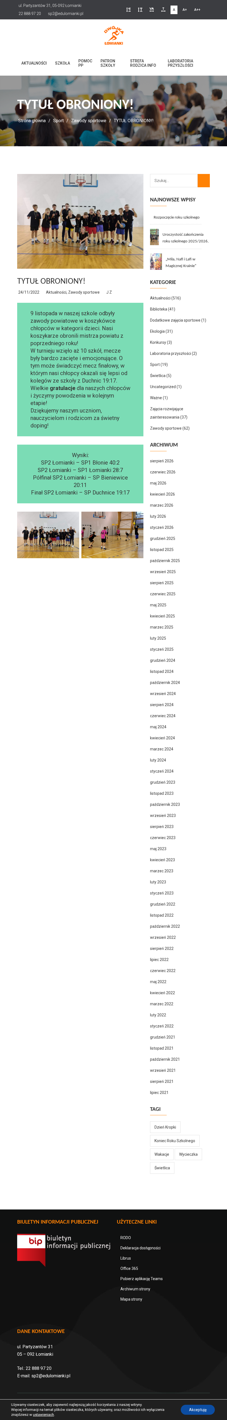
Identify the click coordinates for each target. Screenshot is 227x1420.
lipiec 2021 (159, 1092)
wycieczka (188, 1154)
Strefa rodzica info (143, 63)
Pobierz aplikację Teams (141, 1279)
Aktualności (34, 63)
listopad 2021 (162, 1048)
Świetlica (158, 375)
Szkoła (62, 63)
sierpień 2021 (162, 1081)
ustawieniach (43, 1415)
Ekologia (157, 331)
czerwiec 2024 (163, 716)
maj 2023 (158, 849)
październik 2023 (165, 804)
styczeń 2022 (162, 1026)
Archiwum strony (135, 1289)
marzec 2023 (161, 871)
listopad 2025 (162, 549)
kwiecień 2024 (162, 738)
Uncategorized (163, 387)
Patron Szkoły (107, 63)
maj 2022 (158, 982)
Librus (125, 1258)
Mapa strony (131, 1299)
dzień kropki (165, 1127)
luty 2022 (158, 1015)
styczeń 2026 (162, 527)
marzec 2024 (161, 749)
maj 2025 (158, 605)
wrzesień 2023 (163, 815)
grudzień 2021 (162, 1037)
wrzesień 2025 (163, 572)
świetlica (162, 1168)
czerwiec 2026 (163, 472)
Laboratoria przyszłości (180, 63)
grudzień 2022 (162, 904)
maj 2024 (158, 727)
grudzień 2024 (162, 660)
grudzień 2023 (162, 782)
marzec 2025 (161, 627)
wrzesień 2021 (163, 1070)
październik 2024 (165, 682)
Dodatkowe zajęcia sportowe (175, 320)
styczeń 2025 (162, 649)
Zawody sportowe (88, 120)
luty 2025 (158, 638)
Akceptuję (198, 1410)
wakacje (161, 1154)
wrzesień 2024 (163, 693)
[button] (128, 10)
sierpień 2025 (162, 583)
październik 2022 (165, 926)
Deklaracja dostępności (140, 1248)
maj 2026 (158, 483)
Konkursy (158, 342)
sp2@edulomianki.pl (50, 1375)
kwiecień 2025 (162, 616)
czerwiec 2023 (163, 837)
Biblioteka (158, 309)
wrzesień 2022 (163, 937)
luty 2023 (158, 882)
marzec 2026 (161, 505)
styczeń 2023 (162, 893)
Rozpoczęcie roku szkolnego (177, 218)
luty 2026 (158, 516)
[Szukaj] (204, 180)
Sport (58, 120)
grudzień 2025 (162, 538)
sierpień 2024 (162, 705)
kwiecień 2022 (162, 993)
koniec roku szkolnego (174, 1141)
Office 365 (129, 1268)
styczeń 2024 (162, 771)
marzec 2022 (161, 1004)
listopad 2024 (162, 671)
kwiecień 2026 (162, 494)
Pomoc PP (85, 63)
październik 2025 (165, 560)
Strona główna (32, 120)
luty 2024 (158, 760)
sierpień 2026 (162, 461)
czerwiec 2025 (163, 594)
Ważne (156, 398)
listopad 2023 (162, 793)
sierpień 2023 (162, 826)
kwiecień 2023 (162, 860)
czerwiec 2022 (163, 970)
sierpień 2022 (162, 948)
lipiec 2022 (159, 959)
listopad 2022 (162, 915)
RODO (125, 1238)
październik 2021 (165, 1059)
